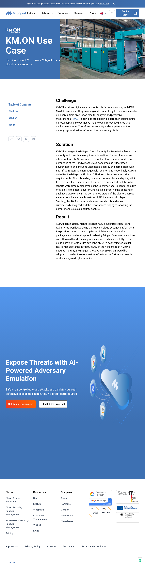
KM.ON (76, 118)
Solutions (46, 13)
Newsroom (67, 515)
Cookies (51, 546)
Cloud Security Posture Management (14, 511)
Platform (31, 13)
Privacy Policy (32, 546)
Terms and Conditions (94, 546)
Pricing (92, 13)
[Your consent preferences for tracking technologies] (140, 560)
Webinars (38, 509)
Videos (37, 524)
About (64, 498)
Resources (63, 13)
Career (65, 509)
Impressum (12, 546)
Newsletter (67, 521)
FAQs (36, 530)
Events (37, 503)
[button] (32, 13)
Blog (35, 498)
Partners (66, 503)
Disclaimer (69, 546)
